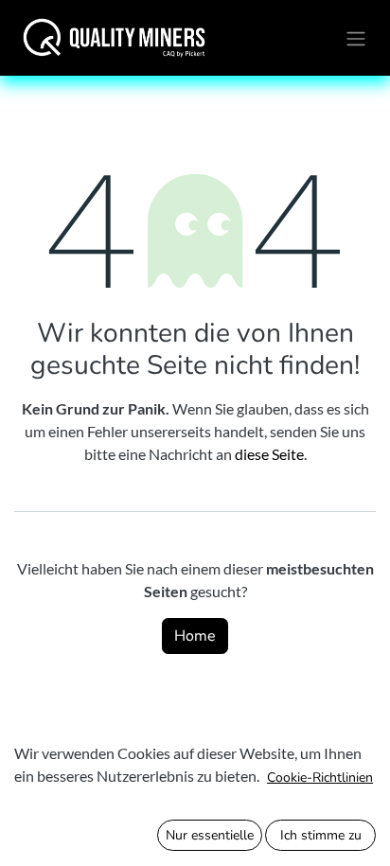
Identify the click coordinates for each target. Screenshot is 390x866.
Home (195, 636)
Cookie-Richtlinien (320, 777)
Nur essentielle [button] (210, 835)
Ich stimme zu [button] (321, 835)
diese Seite (269, 454)
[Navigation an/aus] (356, 37)
